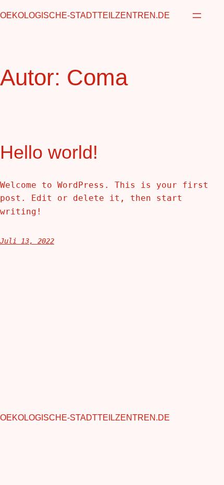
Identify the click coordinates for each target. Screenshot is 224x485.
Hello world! (49, 152)
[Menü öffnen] (197, 15)
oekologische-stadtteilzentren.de (85, 15)
